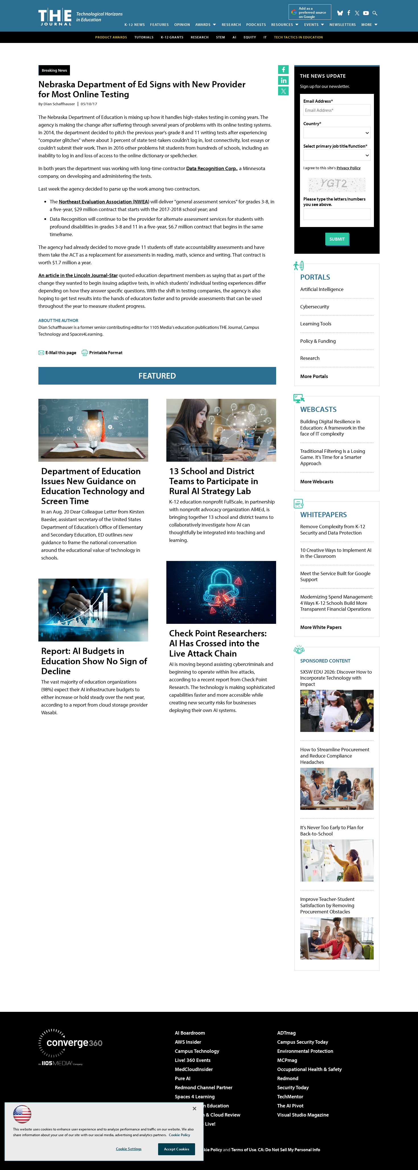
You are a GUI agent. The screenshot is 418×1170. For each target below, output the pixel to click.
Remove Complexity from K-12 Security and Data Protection (332, 529)
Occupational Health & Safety (309, 1069)
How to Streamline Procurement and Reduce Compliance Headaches (334, 755)
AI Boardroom (190, 1032)
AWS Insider (188, 1042)
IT (265, 37)
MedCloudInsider (194, 1069)
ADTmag (286, 1032)
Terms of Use (243, 1149)
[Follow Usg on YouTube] (366, 13)
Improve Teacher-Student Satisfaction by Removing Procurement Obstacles (327, 905)
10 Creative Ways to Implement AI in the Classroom (335, 553)
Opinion (182, 24)
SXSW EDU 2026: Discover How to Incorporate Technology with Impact (336, 678)
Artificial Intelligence (321, 289)
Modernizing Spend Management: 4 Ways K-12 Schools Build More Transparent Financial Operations (336, 602)
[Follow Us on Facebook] (348, 12)
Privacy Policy (349, 167)
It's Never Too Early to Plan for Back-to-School (331, 830)
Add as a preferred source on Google (312, 12)
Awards (203, 24)
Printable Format (106, 352)
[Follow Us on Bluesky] (340, 13)
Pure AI (183, 1078)
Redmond (287, 1078)
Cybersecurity (314, 306)
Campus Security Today (302, 1042)
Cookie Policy (209, 1149)
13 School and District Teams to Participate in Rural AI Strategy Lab (213, 480)
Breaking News (54, 70)
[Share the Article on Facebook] (283, 69)
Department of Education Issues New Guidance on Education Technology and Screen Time (93, 486)
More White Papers (321, 627)
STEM (220, 37)
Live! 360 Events (193, 1060)
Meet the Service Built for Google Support (335, 576)
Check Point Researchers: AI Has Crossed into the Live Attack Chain (218, 643)
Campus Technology (197, 1051)
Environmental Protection (305, 1051)
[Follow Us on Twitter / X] (357, 13)
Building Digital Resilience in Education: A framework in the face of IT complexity (332, 427)
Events (311, 24)
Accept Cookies (176, 1149)
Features (159, 24)
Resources (282, 24)
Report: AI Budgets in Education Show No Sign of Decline (94, 660)
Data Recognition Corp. (211, 168)
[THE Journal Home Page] (80, 16)
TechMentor (290, 1096)
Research (231, 24)
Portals (315, 277)
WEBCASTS (318, 409)
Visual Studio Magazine (303, 1114)
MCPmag (287, 1060)
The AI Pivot (290, 1105)
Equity (250, 37)
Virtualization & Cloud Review (207, 1114)
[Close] (194, 1108)
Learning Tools (315, 323)
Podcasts (256, 24)
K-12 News (135, 24)
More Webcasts (317, 481)
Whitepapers (323, 514)
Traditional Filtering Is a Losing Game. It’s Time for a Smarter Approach (332, 457)
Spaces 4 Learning (195, 1096)
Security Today (293, 1087)
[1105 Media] (72, 1094)
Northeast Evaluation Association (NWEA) (104, 201)
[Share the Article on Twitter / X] (283, 90)
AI (234, 37)
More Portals (314, 376)
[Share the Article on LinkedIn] (283, 80)
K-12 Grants (172, 37)
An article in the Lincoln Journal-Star (78, 275)
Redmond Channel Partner (203, 1087)
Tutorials (144, 37)
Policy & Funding (318, 341)
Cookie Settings (129, 1148)
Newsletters (343, 24)
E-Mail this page (60, 352)
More (366, 24)
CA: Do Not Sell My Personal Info (289, 1149)
